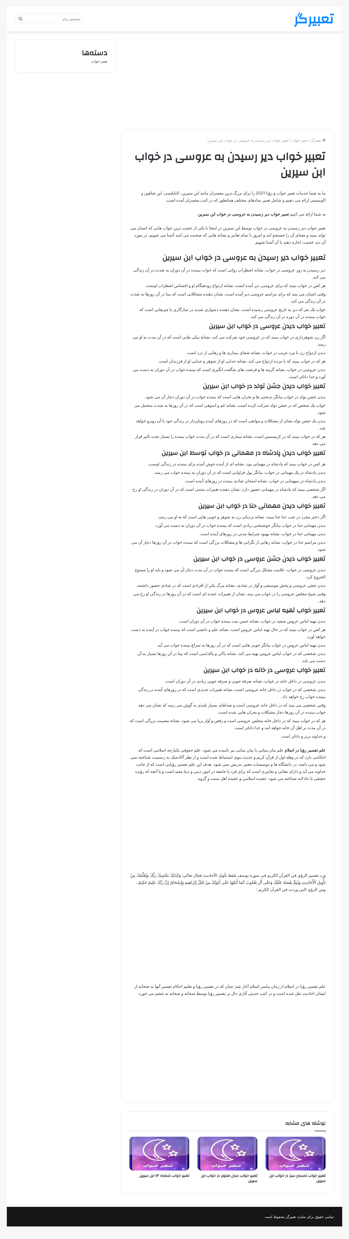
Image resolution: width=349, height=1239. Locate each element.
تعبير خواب (299, 140)
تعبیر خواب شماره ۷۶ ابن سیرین (164, 1175)
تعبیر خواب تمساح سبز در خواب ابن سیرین (297, 1178)
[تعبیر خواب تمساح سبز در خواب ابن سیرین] (296, 1154)
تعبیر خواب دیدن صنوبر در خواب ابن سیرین (229, 1178)
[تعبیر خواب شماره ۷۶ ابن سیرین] (159, 1154)
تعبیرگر (316, 140)
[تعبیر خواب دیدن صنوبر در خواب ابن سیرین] (227, 1154)
